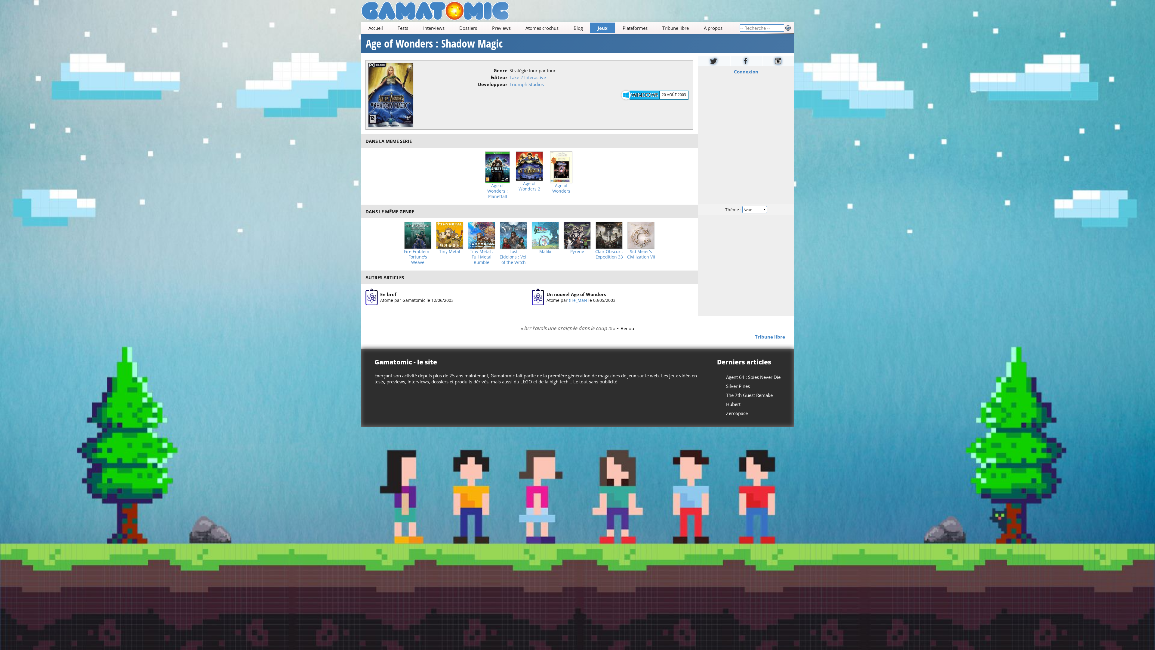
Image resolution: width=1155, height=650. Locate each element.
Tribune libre (675, 28)
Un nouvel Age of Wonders (576, 294)
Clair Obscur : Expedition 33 (609, 254)
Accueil (375, 28)
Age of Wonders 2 (529, 186)
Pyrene (577, 251)
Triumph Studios (527, 84)
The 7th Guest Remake (749, 395)
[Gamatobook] (746, 61)
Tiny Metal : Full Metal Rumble (481, 257)
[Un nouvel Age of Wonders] (538, 297)
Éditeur (499, 77)
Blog (578, 28)
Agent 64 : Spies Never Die (753, 377)
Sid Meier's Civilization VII (641, 254)
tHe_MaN (578, 300)
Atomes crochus (542, 28)
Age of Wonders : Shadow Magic (434, 43)
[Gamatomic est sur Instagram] (778, 61)
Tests (403, 28)
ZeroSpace (737, 413)
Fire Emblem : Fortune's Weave (418, 257)
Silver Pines (738, 386)
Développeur (492, 84)
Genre (500, 70)
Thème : (734, 209)
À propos (713, 28)
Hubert (733, 404)
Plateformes (635, 28)
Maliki (545, 251)
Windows (644, 94)
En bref (388, 294)
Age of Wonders (561, 188)
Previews (501, 28)
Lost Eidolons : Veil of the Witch (514, 257)
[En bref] (371, 297)
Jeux (603, 28)
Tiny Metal (449, 251)
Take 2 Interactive (528, 77)
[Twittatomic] (714, 61)
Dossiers (468, 28)
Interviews (434, 28)
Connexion (746, 72)
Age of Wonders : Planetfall (497, 191)
